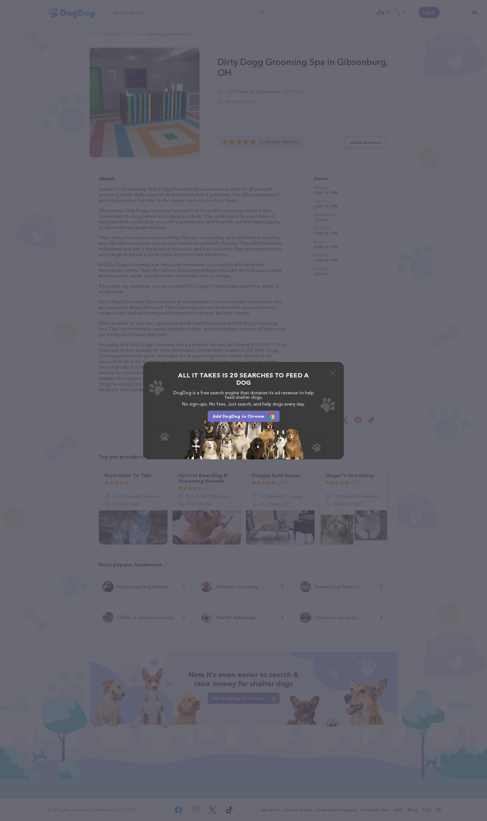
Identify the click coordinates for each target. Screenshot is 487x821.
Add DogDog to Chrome (238, 416)
